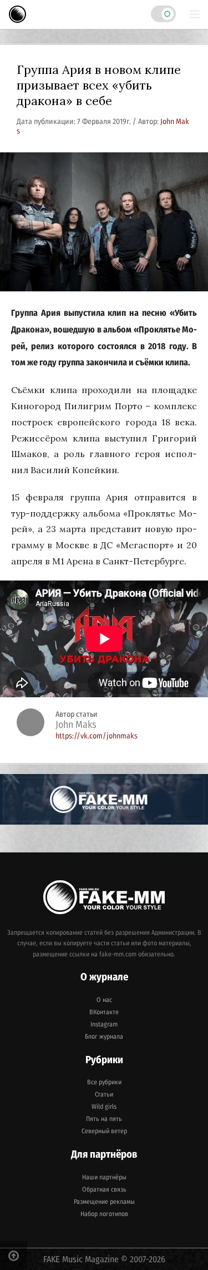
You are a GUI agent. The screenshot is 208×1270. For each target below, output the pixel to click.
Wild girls (104, 1106)
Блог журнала (104, 1036)
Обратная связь (104, 1189)
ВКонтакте (104, 1012)
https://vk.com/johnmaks (96, 736)
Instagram (104, 1024)
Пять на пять (104, 1119)
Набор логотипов (104, 1214)
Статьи (104, 1094)
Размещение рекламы (104, 1201)
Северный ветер (104, 1131)
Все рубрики (104, 1082)
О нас (104, 1000)
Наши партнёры (104, 1177)
